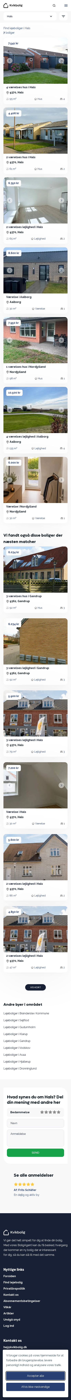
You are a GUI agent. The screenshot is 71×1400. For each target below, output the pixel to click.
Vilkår (7, 1307)
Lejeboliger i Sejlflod (16, 1020)
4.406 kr (13, 113)
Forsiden (9, 1276)
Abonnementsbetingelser (21, 1301)
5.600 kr (13, 839)
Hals (10, 16)
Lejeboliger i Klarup (15, 1034)
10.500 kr (14, 392)
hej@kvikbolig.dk (15, 1347)
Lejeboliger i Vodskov (17, 1047)
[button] (9, 61)
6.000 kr (13, 462)
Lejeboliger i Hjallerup (17, 1061)
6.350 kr (13, 183)
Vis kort (35, 987)
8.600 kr (13, 253)
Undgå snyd (11, 1319)
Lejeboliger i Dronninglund (20, 1068)
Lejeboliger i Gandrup (17, 1041)
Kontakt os (11, 1294)
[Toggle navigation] (66, 5)
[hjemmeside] (14, 1232)
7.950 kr (13, 322)
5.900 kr (13, 696)
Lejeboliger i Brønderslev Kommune (26, 1013)
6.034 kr (13, 552)
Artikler (8, 1313)
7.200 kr (13, 768)
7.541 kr (13, 43)
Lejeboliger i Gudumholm (19, 1027)
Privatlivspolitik (14, 1288)
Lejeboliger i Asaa (14, 1054)
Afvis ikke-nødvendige (35, 1386)
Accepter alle (35, 1375)
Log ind (8, 1325)
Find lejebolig (13, 1282)
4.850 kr (13, 912)
